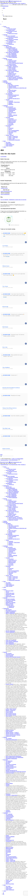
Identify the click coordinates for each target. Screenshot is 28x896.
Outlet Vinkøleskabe (10, 144)
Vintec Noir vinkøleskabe (13, 51)
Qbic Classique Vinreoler (11, 70)
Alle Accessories (9, 106)
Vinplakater (10, 100)
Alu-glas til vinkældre (10, 35)
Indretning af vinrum (12, 31)
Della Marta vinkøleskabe (11, 56)
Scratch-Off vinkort (12, 90)
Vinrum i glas (8, 32)
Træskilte (10, 92)
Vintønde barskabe (12, 86)
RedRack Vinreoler (12, 73)
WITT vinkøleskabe (12, 54)
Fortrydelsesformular (13, 460)
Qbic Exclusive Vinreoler (13, 71)
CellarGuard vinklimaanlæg (11, 739)
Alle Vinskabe (9, 46)
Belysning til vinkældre (13, 37)
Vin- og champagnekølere (13, 130)
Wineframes (10, 104)
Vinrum (4, 26)
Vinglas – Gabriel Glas (13, 136)
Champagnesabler (12, 108)
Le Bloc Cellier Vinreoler (11, 65)
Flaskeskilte (10, 116)
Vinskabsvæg (11, 44)
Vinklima (5, 80)
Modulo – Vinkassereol (13, 66)
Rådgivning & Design (12, 33)
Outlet (4, 141)
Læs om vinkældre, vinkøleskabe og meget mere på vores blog (13, 199)
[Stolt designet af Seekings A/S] (19, 460)
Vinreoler (5, 58)
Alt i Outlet (8, 142)
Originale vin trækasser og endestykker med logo (16, 771)
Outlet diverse (8, 143)
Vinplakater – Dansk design (14, 102)
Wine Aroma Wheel (12, 131)
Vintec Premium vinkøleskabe (12, 52)
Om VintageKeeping (13, 3)
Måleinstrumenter (11, 122)
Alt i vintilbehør (9, 814)
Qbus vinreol (11, 72)
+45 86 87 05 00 (4, 1)
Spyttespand (10, 128)
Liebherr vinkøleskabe (10, 47)
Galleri (4, 147)
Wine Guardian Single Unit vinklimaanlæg (14, 757)
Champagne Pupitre (12, 60)
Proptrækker (8, 125)
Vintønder (10, 103)
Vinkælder (5, 34)
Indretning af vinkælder (13, 39)
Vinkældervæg (9, 43)
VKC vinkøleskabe (12, 53)
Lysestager (10, 97)
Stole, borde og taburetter (13, 85)
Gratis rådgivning (9, 38)
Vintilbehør (5, 105)
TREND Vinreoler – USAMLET (15, 77)
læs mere (7, 256)
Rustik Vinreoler (11, 74)
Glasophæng (11, 118)
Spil (9, 126)
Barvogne (10, 84)
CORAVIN (10, 111)
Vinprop (10, 134)
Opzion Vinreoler (11, 69)
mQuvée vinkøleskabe (13, 50)
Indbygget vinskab (12, 28)
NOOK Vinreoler (12, 67)
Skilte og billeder (11, 91)
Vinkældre (5, 597)
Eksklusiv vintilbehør (12, 115)
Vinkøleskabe (6, 45)
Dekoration (5, 82)
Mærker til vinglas (12, 121)
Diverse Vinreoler (12, 61)
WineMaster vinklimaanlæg (11, 758)
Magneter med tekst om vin (14, 98)
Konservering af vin (12, 119)
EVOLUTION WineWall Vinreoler (15, 63)
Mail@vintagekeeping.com (15, 1)
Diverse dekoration (12, 96)
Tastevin (10, 129)
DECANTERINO (12, 112)
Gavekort (8, 117)
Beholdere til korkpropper (13, 95)
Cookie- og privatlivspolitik (17, 458)
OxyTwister (10, 123)
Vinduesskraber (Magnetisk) (14, 139)
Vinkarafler (10, 132)
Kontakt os (23, 3)
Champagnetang (11, 110)
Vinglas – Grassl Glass (13, 137)
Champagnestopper (12, 109)
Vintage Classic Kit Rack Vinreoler (15, 78)
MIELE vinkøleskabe (12, 48)
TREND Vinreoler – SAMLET (12, 76)
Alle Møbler (8, 83)
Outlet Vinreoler (9, 145)
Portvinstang (10, 124)
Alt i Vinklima (9, 738)
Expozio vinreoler (12, 64)
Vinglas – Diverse (9, 135)
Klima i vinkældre (9, 40)
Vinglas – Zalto (11, 138)
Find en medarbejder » (5, 194)
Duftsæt (10, 113)
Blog (19, 3)
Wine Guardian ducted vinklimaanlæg (13, 756)
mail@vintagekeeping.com (6, 191)
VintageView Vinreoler (13, 79)
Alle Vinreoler (9, 59)
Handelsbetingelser (4, 3)
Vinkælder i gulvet (12, 41)
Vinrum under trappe (10, 30)
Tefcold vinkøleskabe (12, 57)
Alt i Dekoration (9, 93)
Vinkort (7, 99)
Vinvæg (7, 27)
